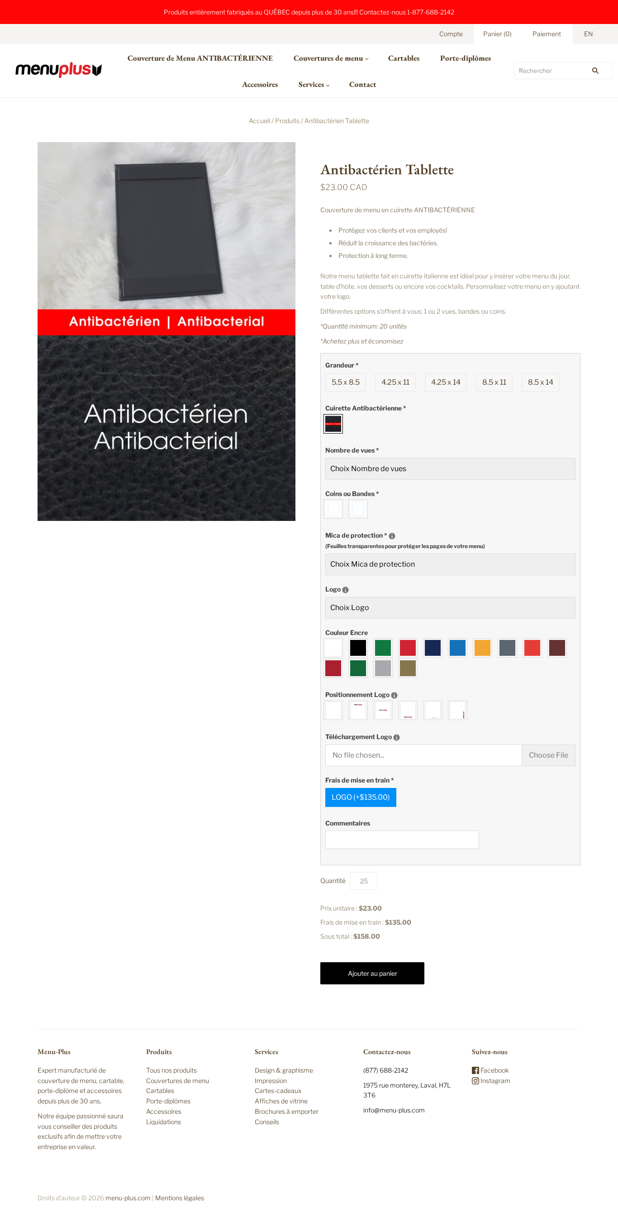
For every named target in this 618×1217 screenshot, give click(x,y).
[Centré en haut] (360, 710)
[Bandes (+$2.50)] (360, 509)
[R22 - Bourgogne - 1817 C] (559, 648)
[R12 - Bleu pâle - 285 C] (460, 648)
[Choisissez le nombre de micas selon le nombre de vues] (392, 536)
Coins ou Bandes (352, 493)
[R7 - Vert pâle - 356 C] (385, 648)
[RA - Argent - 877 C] (385, 668)
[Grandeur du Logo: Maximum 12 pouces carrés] (345, 590)
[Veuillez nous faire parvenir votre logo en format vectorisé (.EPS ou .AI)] (396, 737)
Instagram (494, 1080)
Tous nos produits (171, 1070)
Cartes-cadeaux (278, 1090)
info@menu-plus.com (394, 1110)
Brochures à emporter (287, 1111)
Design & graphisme (284, 1070)
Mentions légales (179, 1198)
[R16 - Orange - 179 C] (534, 648)
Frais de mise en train (359, 780)
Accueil (259, 120)
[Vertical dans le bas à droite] (460, 710)
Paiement (546, 34)
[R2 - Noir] (360, 648)
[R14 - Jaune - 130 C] (485, 648)
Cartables (403, 58)
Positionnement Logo (389, 692)
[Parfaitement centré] (385, 710)
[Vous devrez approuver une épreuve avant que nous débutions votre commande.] (394, 695)
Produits (287, 120)
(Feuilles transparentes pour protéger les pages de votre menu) (405, 546)
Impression (271, 1080)
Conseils (267, 1122)
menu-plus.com (128, 1198)
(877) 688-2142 (385, 1070)
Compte (451, 34)
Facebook (494, 1070)
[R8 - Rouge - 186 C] (410, 648)
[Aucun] (335, 710)
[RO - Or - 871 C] (410, 668)
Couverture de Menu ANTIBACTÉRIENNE (200, 58)
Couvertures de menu (328, 58)
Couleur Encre (346, 632)
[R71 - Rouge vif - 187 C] (335, 668)
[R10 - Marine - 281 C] (435, 648)
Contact (362, 84)
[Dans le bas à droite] (435, 710)
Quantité (333, 880)
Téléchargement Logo (392, 735)
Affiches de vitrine (281, 1101)
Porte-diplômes (465, 58)
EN (588, 34)
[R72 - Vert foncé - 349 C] (360, 668)
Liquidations (163, 1122)
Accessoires (260, 84)
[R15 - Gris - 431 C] (509, 648)
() (497, 34)
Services (311, 84)
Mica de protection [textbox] (405, 538)
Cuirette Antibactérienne (365, 408)
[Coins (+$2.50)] (335, 509)
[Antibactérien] (335, 424)
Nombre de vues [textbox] (352, 450)
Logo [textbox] (363, 587)
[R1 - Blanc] (335, 648)
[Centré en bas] (410, 710)
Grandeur (342, 365)
